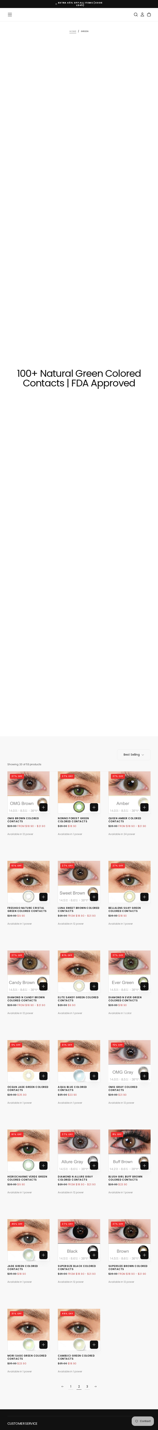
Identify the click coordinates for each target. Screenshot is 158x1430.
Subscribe (105, 726)
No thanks (79, 738)
